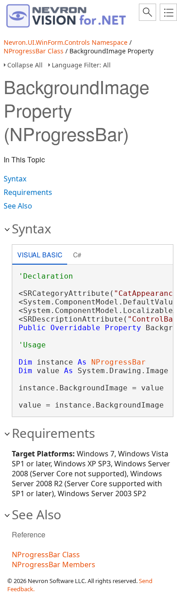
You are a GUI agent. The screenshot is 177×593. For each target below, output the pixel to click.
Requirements (28, 192)
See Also (18, 206)
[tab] (39, 255)
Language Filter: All (81, 65)
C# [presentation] (77, 254)
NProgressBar (118, 362)
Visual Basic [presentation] (39, 254)
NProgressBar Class (34, 51)
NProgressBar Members (53, 564)
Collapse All (25, 65)
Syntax (15, 179)
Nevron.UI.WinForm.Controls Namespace (66, 42)
